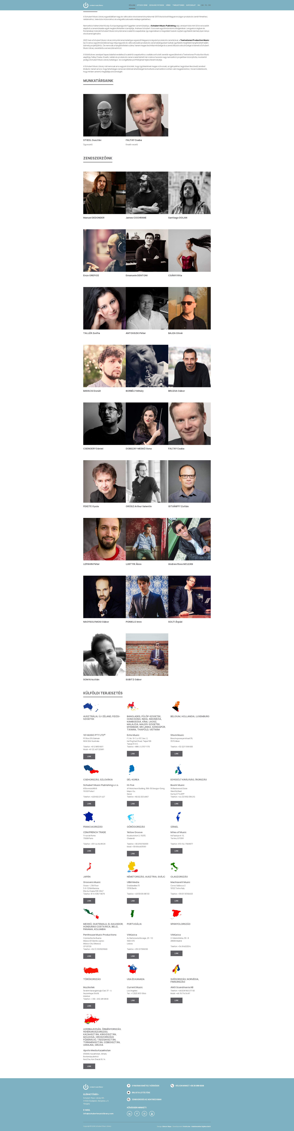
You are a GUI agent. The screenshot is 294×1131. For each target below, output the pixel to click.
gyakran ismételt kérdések (145, 1085)
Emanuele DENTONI (137, 275)
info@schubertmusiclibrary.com (98, 1113)
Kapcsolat (191, 5)
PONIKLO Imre (134, 621)
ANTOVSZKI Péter (136, 333)
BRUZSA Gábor (176, 390)
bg (202, 5)
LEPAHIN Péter (91, 564)
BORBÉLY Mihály (135, 390)
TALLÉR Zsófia (91, 333)
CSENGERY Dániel (93, 448)
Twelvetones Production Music (194, 40)
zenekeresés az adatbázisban (146, 1099)
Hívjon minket (189, 1085)
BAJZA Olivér (175, 333)
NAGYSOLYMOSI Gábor (96, 621)
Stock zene (142, 5)
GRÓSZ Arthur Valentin (139, 506)
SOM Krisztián (91, 679)
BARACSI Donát (92, 390)
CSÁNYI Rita (175, 275)
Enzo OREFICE (91, 275)
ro (209, 5)
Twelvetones (178, 5)
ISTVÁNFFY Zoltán (178, 506)
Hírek (168, 5)
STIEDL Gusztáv (92, 140)
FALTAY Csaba (134, 140)
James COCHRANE (136, 217)
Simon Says (166, 1126)
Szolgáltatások (156, 5)
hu (199, 5)
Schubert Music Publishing (163, 25)
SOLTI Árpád (175, 621)
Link (89, 756)
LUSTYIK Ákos (133, 564)
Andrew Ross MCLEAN (180, 564)
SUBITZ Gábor (134, 679)
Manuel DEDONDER (93, 217)
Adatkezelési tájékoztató (201, 1126)
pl (206, 5)
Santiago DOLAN (177, 217)
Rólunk (132, 5)
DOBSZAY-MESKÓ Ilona (139, 448)
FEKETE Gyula (91, 506)
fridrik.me (186, 1126)
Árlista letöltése (140, 1092)
